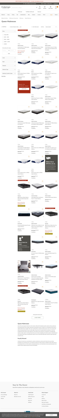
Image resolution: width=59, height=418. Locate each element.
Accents (39, 14)
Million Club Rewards (30, 11)
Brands (56, 14)
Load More (38, 317)
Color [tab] (3, 57)
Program (31, 394)
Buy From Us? (17, 396)
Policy (44, 400)
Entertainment (23, 14)
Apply (9, 53)
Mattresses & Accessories (13, 18)
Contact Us (56, 3)
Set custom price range (6, 47)
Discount (31, 396)
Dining (13, 14)
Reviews (45, 406)
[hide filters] (4, 26)
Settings (4, 394)
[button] (40, 7)
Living (8, 14)
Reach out (20, 249)
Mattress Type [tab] (5, 69)
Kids (29, 14)
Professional (20, 11)
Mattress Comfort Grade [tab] (7, 73)
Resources (39, 11)
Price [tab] (3, 31)
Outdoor (33, 14)
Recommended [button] (48, 26)
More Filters (4, 76)
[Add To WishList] (28, 32)
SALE (51, 14)
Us (15, 394)
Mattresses (21, 18)
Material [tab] (4, 65)
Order (3, 396)
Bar (17, 14)
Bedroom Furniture (5, 18)
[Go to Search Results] (37, 8)
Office (44, 14)
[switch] (20, 27)
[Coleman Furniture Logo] (6, 8)
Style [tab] (3, 61)
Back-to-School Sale (21, 50)
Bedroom (3, 14)
